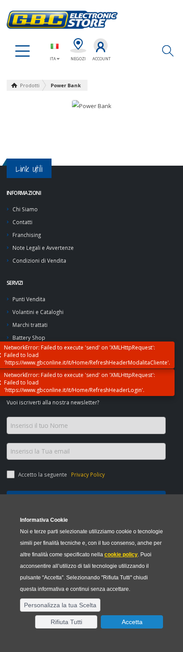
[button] (60, 605)
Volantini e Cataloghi (38, 311)
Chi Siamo (25, 209)
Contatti (22, 221)
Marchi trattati (30, 324)
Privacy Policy (87, 474)
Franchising (26, 234)
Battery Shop (28, 337)
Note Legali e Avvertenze (43, 247)
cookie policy (121, 554)
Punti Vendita (28, 299)
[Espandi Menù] (23, 51)
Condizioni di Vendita (39, 260)
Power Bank (66, 85)
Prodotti (30, 85)
